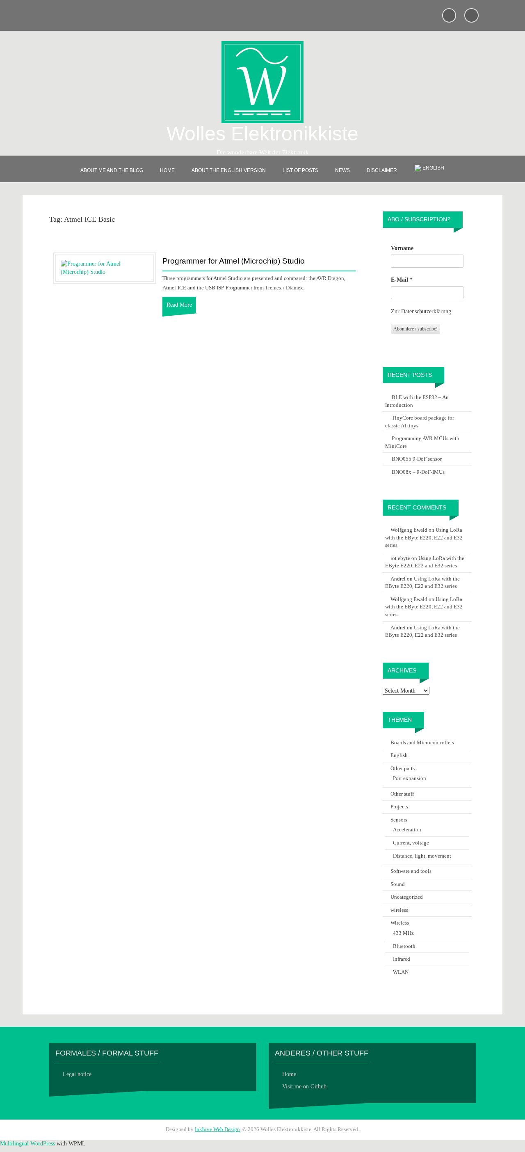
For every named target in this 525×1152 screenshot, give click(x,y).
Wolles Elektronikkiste (262, 134)
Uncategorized (406, 897)
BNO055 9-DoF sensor (417, 459)
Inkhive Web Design (217, 1129)
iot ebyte (400, 558)
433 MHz (403, 933)
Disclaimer (382, 170)
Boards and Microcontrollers (422, 742)
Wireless (399, 923)
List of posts (300, 170)
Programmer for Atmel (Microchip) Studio (233, 261)
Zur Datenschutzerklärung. (422, 311)
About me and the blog (111, 170)
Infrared (401, 959)
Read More (179, 305)
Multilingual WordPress (27, 1144)
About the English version (229, 170)
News (342, 170)
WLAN (401, 972)
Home (167, 170)
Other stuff (402, 794)
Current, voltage (411, 843)
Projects (399, 806)
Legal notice (77, 1074)
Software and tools (410, 871)
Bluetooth (404, 946)
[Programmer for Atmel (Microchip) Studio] (105, 267)
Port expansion (409, 778)
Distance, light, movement (422, 856)
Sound (397, 884)
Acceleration (407, 829)
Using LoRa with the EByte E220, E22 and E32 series (424, 537)
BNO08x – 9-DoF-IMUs (418, 472)
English (399, 755)
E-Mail (402, 280)
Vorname (402, 248)
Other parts (402, 768)
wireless (399, 910)
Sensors (398, 820)
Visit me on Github (304, 1086)
